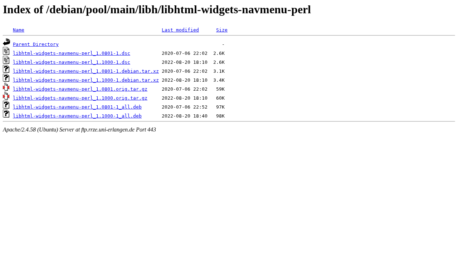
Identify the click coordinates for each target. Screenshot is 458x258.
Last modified (180, 30)
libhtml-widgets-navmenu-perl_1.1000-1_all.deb (77, 116)
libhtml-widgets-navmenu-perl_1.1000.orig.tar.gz (80, 98)
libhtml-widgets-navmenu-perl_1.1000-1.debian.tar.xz (86, 80)
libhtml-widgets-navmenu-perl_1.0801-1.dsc (71, 53)
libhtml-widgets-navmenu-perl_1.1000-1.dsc (71, 62)
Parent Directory (36, 44)
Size (222, 30)
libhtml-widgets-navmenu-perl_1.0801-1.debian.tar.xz (86, 71)
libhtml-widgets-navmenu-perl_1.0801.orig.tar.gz (80, 89)
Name (18, 30)
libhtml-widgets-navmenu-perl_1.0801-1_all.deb (77, 107)
